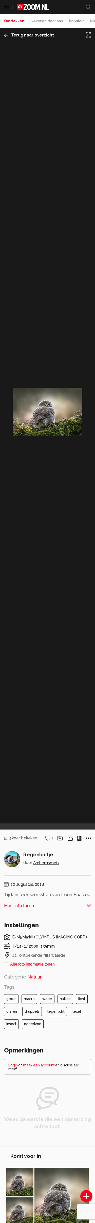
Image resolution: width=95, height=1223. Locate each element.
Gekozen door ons (46, 21)
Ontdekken (14, 21)
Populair (76, 21)
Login (13, 1065)
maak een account (39, 1065)
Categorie (23, 977)
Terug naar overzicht (32, 35)
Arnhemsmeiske (47, 862)
